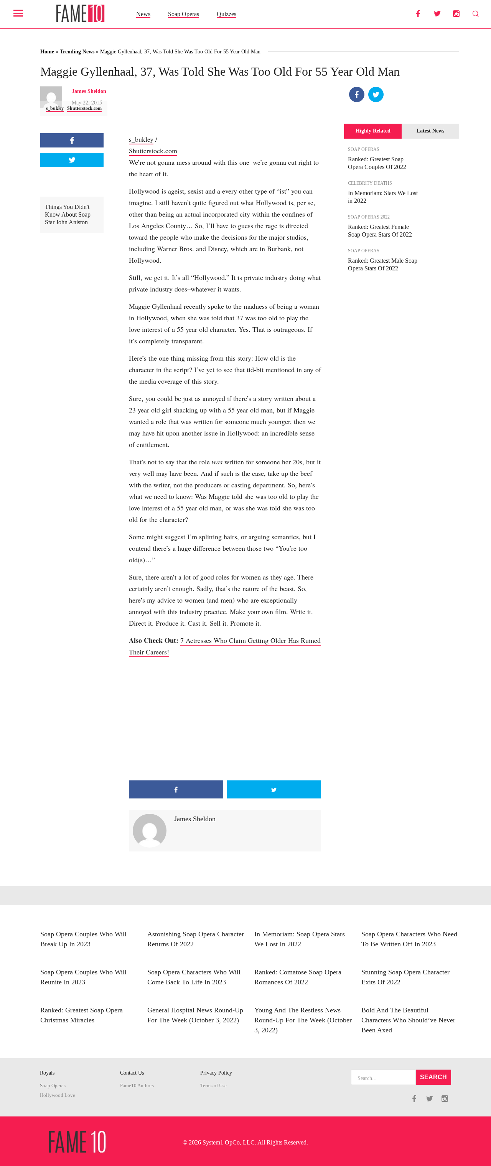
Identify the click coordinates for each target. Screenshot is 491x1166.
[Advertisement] (225, 719)
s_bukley (55, 108)
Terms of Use (213, 1085)
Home (47, 52)
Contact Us (132, 1073)
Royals (47, 1073)
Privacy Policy (216, 1073)
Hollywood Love (57, 1095)
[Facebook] (356, 94)
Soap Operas (183, 14)
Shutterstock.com (84, 108)
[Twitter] (376, 94)
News (143, 14)
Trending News (77, 52)
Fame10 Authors (137, 1085)
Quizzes (226, 14)
